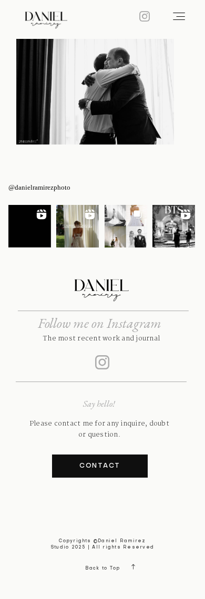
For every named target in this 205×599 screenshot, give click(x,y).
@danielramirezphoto (39, 187)
